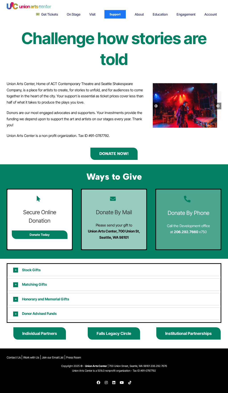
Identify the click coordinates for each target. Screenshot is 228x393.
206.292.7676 (159, 366)
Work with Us (31, 357)
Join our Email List (52, 357)
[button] (156, 106)
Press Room (73, 357)
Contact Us (14, 357)
